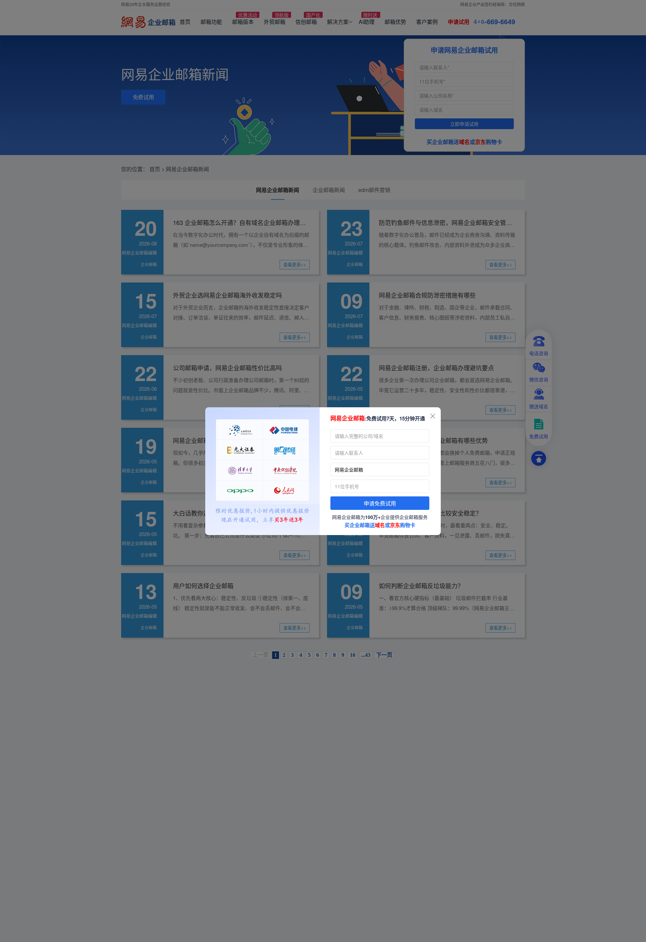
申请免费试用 (380, 503)
